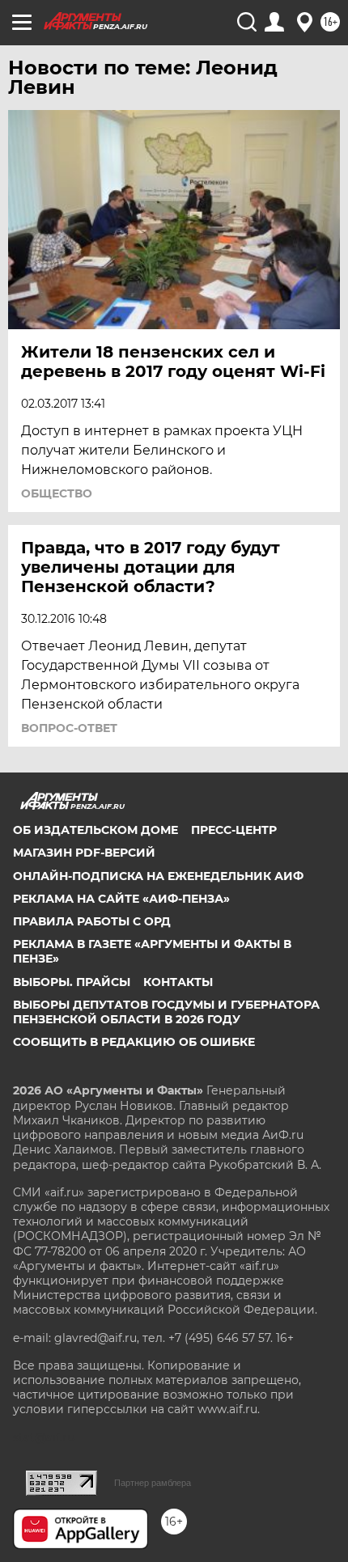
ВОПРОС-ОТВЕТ (69, 728)
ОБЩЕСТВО (56, 493)
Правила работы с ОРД (92, 921)
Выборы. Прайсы (71, 982)
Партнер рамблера (152, 1483)
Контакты (178, 982)
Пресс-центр (234, 830)
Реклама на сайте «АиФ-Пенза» (121, 898)
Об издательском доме (95, 830)
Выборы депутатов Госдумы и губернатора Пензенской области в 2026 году (166, 1012)
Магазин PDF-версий (84, 852)
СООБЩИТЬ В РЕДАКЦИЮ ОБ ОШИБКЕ (134, 1042)
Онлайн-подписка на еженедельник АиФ (158, 876)
